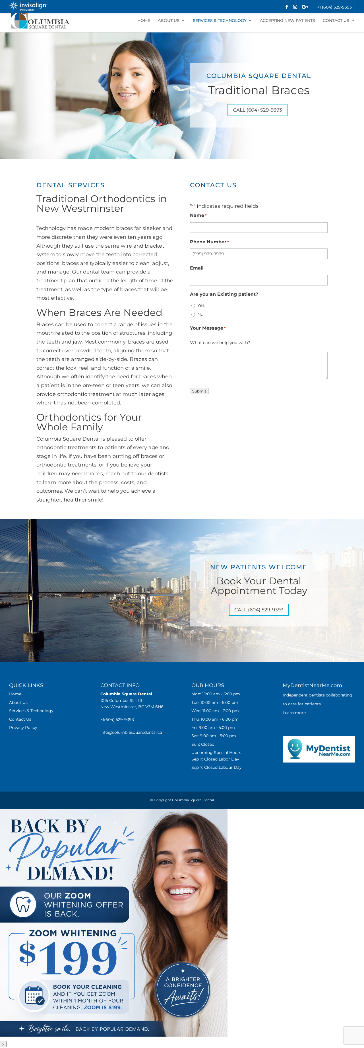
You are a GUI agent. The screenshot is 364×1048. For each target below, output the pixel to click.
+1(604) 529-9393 (117, 719)
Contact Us (336, 21)
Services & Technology (220, 21)
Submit (199, 391)
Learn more (294, 712)
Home (143, 21)
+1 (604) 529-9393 (334, 7)
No (200, 314)
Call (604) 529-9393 (257, 110)
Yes (200, 305)
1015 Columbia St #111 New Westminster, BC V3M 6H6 (132, 700)
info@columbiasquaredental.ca (131, 732)
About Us (168, 21)
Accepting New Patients (287, 21)
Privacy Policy (23, 727)
